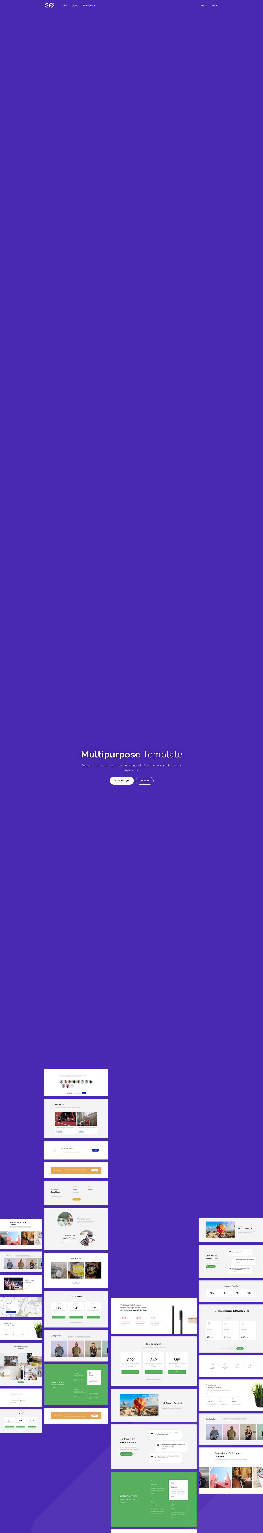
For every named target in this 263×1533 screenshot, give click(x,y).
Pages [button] (74, 5)
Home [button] (64, 5)
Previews (144, 780)
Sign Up (204, 5)
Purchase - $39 (122, 780)
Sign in (214, 5)
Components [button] (89, 5)
